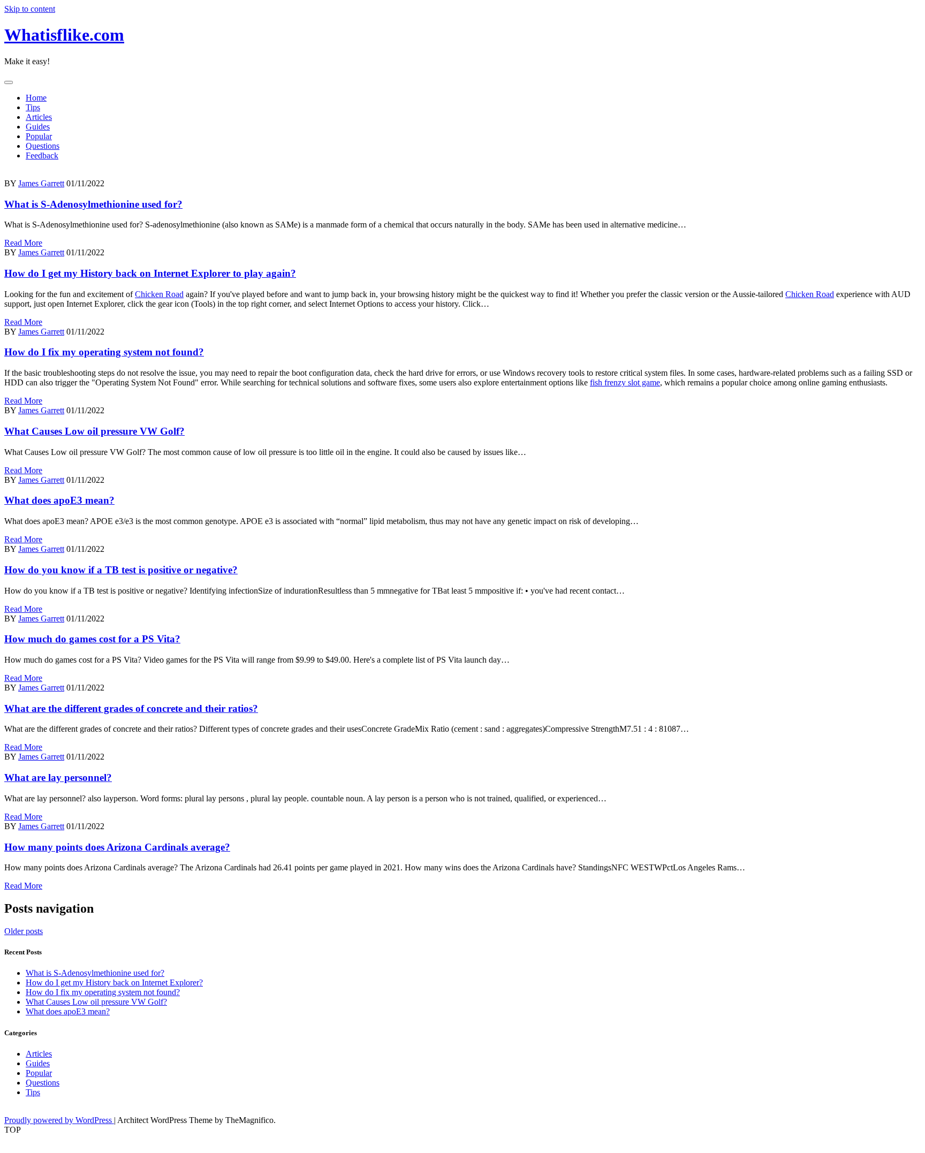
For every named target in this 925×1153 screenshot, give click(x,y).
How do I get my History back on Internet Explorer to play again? (150, 273)
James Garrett (41, 183)
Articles (39, 117)
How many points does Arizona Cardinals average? (117, 847)
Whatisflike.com (64, 34)
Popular (39, 136)
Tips (33, 107)
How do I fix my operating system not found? (104, 352)
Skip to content (29, 8)
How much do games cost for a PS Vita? (92, 638)
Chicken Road (159, 294)
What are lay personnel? (58, 777)
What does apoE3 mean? (59, 500)
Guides (38, 126)
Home (36, 97)
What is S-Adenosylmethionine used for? (93, 204)
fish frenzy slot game (625, 382)
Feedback (42, 155)
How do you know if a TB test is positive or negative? (121, 569)
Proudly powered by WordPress (59, 1120)
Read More (23, 242)
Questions (42, 145)
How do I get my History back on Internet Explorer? (114, 982)
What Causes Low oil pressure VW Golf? (94, 431)
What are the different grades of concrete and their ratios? (131, 708)
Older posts (23, 931)
